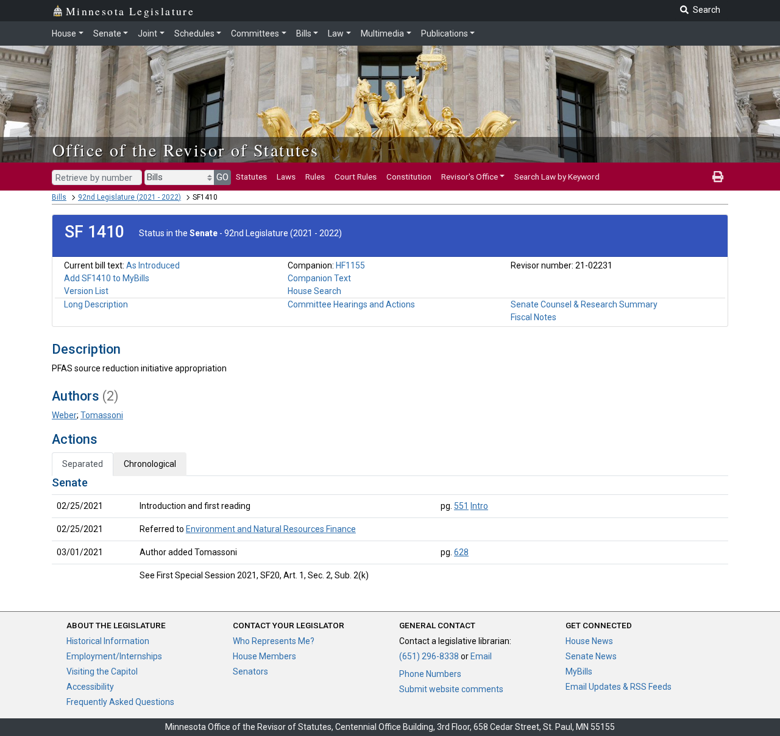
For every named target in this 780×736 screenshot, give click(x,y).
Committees (255, 33)
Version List (86, 291)
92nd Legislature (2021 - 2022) (129, 197)
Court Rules (356, 176)
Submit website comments (451, 689)
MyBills (579, 671)
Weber (64, 415)
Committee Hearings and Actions (351, 304)
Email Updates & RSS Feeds (619, 687)
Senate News (591, 656)
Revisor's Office (469, 176)
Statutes (251, 176)
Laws (286, 176)
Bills (303, 33)
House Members (264, 656)
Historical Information (107, 641)
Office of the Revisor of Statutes (185, 149)
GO (222, 177)
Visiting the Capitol (102, 671)
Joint (147, 33)
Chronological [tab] (150, 464)
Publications (444, 33)
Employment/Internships (114, 656)
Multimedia (382, 33)
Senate (107, 33)
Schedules (194, 33)
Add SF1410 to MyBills (106, 278)
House (64, 33)
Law (336, 33)
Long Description (96, 304)
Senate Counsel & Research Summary (584, 304)
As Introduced (153, 265)
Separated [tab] (82, 464)
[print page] (717, 176)
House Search (314, 291)
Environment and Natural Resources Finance (271, 529)
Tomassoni (101, 415)
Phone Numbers (430, 674)
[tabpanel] (390, 531)
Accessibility (90, 687)
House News (589, 641)
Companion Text (319, 278)
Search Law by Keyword (557, 176)
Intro (479, 506)
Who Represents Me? (273, 641)
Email (481, 656)
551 (461, 506)
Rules (315, 176)
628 (461, 552)
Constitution (408, 176)
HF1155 (350, 265)
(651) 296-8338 (429, 656)
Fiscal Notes (533, 317)
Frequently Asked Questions (120, 702)
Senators (250, 671)
